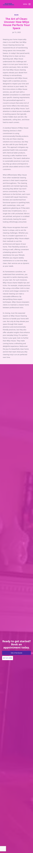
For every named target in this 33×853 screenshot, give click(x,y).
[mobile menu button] (29, 4)
